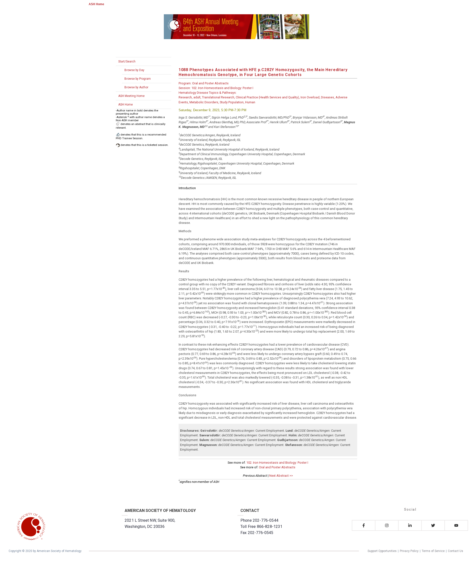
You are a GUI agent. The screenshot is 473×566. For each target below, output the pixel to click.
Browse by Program (137, 78)
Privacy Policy (409, 551)
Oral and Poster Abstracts (277, 467)
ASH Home (96, 4)
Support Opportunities (382, 551)
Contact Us (455, 551)
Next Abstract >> (281, 475)
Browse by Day (134, 70)
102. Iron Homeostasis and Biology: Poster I (277, 462)
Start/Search (126, 61)
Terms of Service (433, 551)
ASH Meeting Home (131, 96)
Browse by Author (136, 87)
